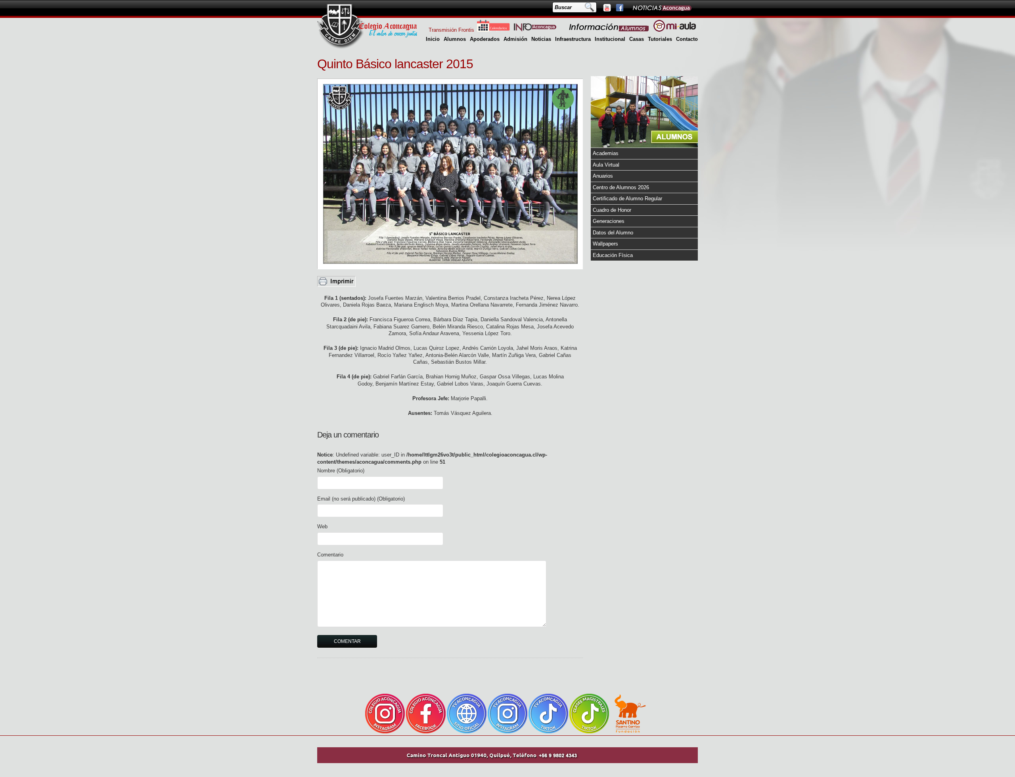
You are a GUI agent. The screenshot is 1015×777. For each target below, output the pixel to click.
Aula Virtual (606, 165)
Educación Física (613, 255)
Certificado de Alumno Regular (627, 198)
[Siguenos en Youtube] (606, 7)
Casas (636, 39)
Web (322, 527)
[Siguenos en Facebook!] (619, 7)
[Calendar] (493, 30)
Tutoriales (660, 39)
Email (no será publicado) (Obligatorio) (361, 499)
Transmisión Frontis (451, 30)
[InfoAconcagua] (539, 30)
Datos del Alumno (613, 233)
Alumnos (455, 39)
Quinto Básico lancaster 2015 (395, 64)
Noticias (541, 39)
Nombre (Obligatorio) (340, 471)
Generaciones (608, 221)
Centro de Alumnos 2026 (621, 187)
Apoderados (485, 39)
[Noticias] (662, 7)
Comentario (330, 555)
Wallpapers (605, 244)
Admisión (515, 39)
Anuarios (603, 176)
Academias (606, 153)
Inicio (433, 39)
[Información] (609, 30)
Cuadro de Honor (612, 210)
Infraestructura (573, 39)
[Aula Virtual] (674, 30)
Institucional (610, 39)
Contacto (687, 39)
